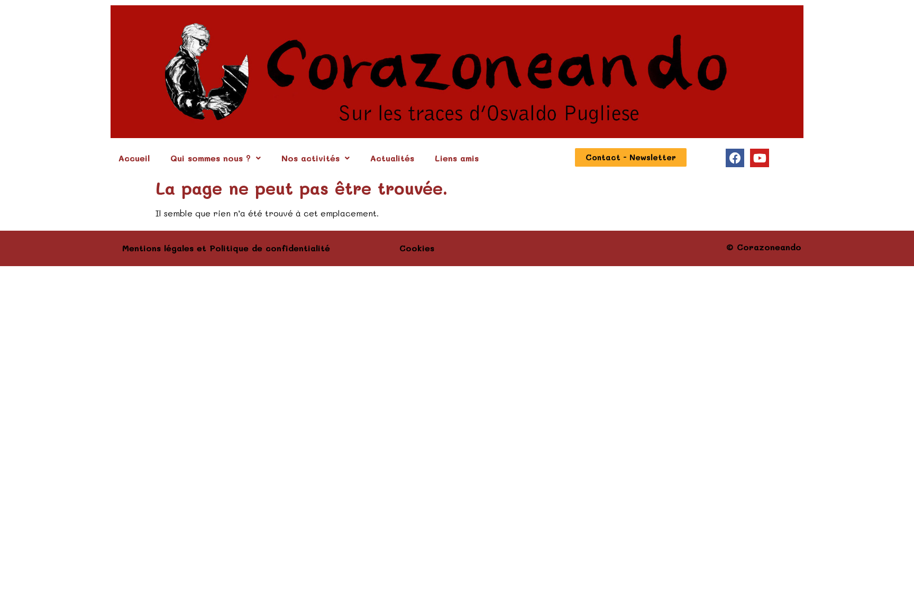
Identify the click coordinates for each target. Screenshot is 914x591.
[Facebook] (735, 158)
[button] (215, 158)
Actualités (392, 157)
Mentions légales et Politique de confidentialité (226, 247)
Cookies (416, 247)
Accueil (134, 157)
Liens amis (457, 157)
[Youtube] (759, 158)
